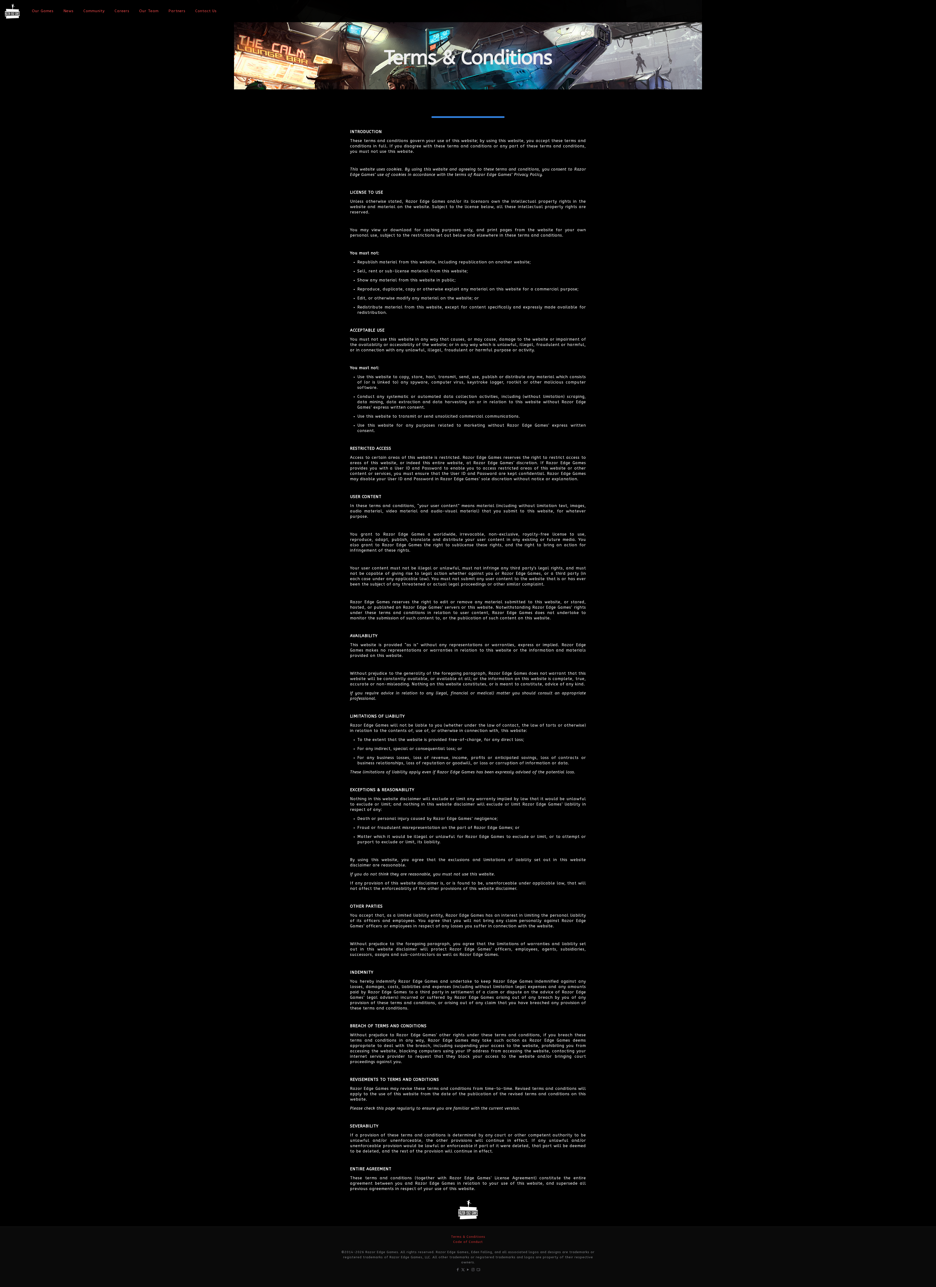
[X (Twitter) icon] (463, 1270)
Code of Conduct (468, 1242)
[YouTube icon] (468, 1270)
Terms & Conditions (468, 1237)
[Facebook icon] (458, 1270)
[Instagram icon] (473, 1270)
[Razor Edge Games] (12, 11)
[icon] (478, 1270)
